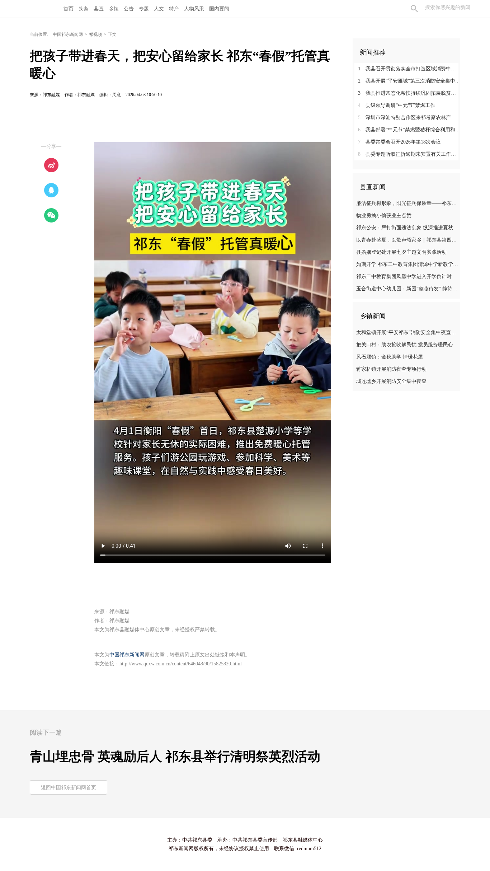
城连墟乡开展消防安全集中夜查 (391, 381)
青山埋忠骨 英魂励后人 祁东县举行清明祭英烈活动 (175, 756)
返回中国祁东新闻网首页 (68, 787)
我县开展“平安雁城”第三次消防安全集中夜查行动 (409, 81)
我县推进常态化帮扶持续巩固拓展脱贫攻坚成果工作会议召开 (409, 93)
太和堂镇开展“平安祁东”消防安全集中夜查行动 (407, 332)
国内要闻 (219, 8)
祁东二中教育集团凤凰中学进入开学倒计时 (404, 276)
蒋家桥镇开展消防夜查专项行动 (391, 369)
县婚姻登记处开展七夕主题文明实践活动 (401, 252)
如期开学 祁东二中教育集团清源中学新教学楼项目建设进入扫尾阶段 (407, 264)
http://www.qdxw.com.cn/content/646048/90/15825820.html (180, 663)
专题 (144, 8)
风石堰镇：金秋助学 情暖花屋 (389, 357)
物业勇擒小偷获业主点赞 (383, 215)
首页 (68, 8)
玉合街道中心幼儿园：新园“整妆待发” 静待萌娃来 (407, 288)
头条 (84, 8)
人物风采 (194, 8)
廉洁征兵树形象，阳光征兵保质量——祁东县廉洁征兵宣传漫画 (407, 203)
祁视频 (95, 34)
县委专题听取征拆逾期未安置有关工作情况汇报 (409, 154)
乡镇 (114, 8)
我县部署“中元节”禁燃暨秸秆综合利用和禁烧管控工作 (409, 129)
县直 (99, 8)
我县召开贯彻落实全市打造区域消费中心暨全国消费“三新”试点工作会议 (409, 68)
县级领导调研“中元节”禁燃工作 (396, 105)
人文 (159, 8)
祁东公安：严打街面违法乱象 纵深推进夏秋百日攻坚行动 (407, 227)
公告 (129, 8)
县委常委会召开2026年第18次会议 (399, 142)
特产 (174, 8)
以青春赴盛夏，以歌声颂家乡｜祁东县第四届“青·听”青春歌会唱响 (407, 240)
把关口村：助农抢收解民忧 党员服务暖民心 (404, 344)
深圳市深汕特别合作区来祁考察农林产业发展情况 (409, 117)
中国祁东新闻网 (68, 34)
